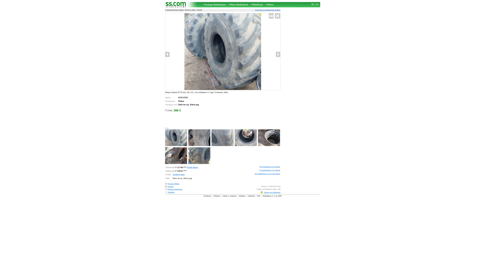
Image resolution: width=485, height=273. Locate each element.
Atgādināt (171, 192)
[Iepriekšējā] (192, 52)
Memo (270, 4)
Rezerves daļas (190, 10)
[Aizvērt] (277, 16)
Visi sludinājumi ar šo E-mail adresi (267, 174)
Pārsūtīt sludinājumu (175, 189)
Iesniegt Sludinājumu (215, 4)
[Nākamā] (278, 54)
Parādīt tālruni (192, 167)
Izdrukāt (171, 187)
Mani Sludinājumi (239, 4)
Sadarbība (251, 196)
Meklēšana (257, 4)
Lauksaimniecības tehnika (174, 10)
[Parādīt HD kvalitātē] (222, 51)
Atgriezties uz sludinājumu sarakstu (267, 10)
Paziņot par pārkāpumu (272, 192)
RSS (258, 196)
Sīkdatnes (216, 196)
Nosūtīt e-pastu (179, 174)
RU (312, 4)
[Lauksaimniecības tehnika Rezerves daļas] (176, 137)
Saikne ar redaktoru (230, 196)
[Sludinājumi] (176, 5)
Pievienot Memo (173, 184)
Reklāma (242, 196)
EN (317, 4)
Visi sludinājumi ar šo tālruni (269, 167)
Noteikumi (207, 196)
